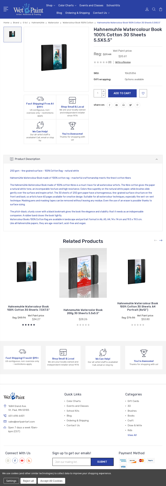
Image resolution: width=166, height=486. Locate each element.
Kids (130, 430)
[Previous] (155, 240)
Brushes (132, 410)
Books (131, 415)
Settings (11, 481)
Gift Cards (133, 401)
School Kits (113, 5)
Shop (49, 5)
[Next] (161, 240)
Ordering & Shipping (77, 12)
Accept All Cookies (51, 481)
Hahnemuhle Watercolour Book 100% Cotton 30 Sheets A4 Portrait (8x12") (137, 306)
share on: (99, 104)
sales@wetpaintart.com (21, 421)
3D (129, 406)
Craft (131, 420)
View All (132, 435)
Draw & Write (135, 425)
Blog (59, 12)
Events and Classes (91, 5)
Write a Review (123, 62)
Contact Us (100, 12)
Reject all (28, 481)
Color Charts (66, 5)
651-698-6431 (16, 415)
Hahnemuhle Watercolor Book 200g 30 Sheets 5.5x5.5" (83, 311)
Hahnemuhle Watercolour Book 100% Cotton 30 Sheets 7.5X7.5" (28, 308)
